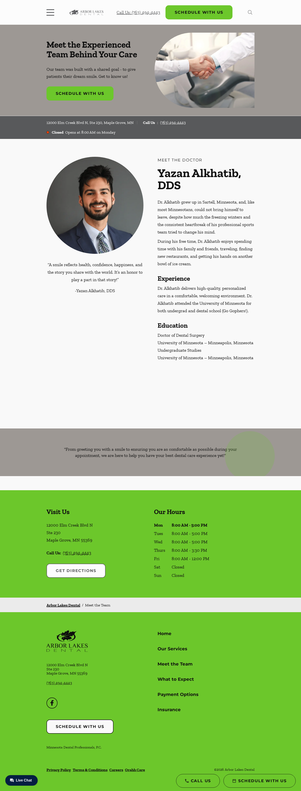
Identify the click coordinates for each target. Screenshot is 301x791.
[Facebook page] (52, 703)
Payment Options (178, 694)
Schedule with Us (199, 12)
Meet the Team (175, 664)
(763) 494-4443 (173, 122)
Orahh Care (135, 769)
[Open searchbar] (250, 12)
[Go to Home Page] (86, 12)
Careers (116, 769)
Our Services (172, 648)
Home (164, 633)
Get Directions (76, 570)
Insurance (169, 709)
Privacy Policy (58, 769)
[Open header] (51, 12)
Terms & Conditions (90, 769)
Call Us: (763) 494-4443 (138, 12)
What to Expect (176, 679)
